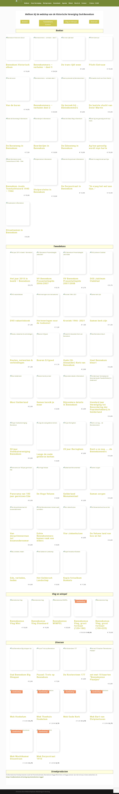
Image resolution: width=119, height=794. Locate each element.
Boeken (25, 22)
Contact (84, 3)
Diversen (94, 22)
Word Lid (77, 3)
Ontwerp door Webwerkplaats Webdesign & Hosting (33, 792)
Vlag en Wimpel (71, 22)
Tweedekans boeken (48, 23)
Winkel (71, 3)
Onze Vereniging (36, 3)
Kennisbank (56, 3)
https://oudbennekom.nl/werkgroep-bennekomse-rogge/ (25, 777)
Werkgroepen (47, 3)
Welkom (26, 3)
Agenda (64, 3)
